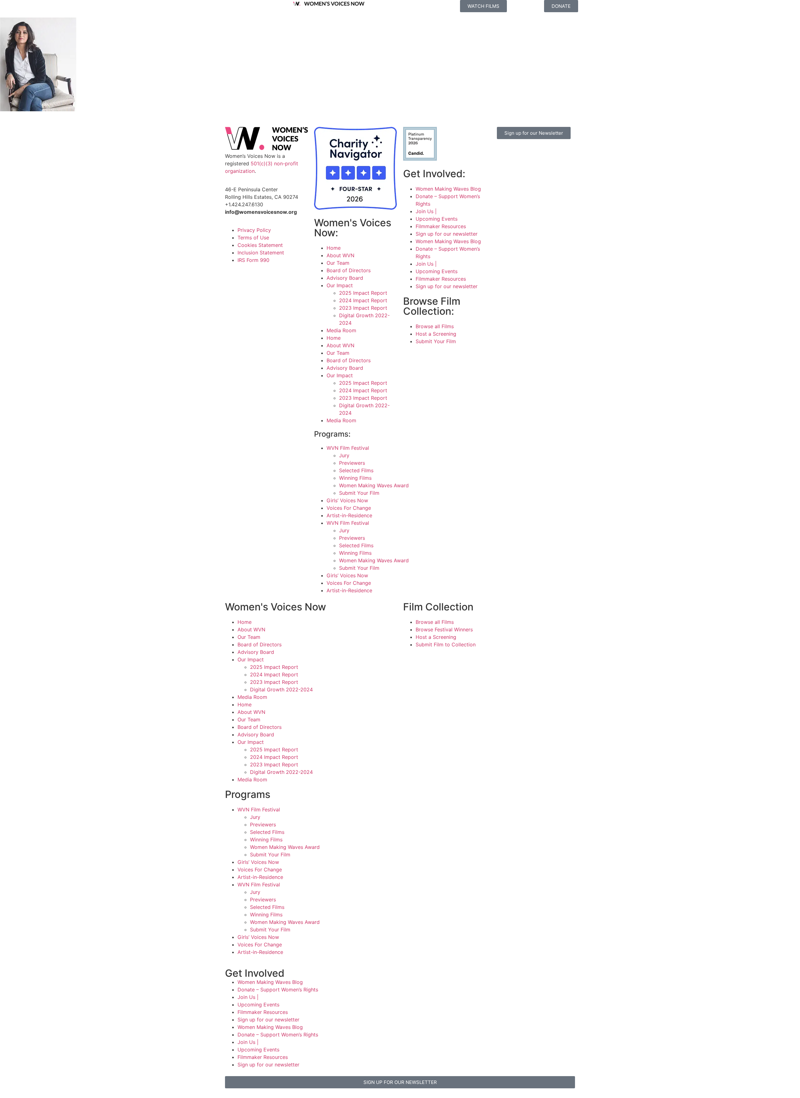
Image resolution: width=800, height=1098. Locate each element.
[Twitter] (534, 153)
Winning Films (355, 478)
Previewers (352, 463)
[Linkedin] (517, 170)
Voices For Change (349, 508)
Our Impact (340, 285)
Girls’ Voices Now (347, 500)
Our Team (338, 263)
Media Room (341, 330)
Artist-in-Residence (349, 515)
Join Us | (426, 211)
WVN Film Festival (348, 448)
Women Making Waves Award (374, 485)
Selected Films (356, 470)
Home (334, 248)
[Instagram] (517, 153)
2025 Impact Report (363, 293)
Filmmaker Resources (441, 226)
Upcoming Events (437, 219)
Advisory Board (345, 278)
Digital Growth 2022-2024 (281, 689)
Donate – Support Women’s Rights (278, 989)
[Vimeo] (551, 153)
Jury (344, 455)
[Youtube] (500, 170)
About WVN (340, 255)
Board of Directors (349, 270)
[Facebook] (500, 153)
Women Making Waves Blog (448, 189)
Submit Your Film (359, 493)
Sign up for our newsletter (447, 234)
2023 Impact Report (363, 308)
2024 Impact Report (363, 300)
